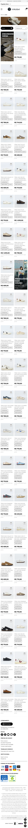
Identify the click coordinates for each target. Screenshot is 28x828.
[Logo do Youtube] (8, 734)
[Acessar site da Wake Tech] (20, 823)
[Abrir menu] (1, 9)
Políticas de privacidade (7, 744)
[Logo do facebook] (2, 734)
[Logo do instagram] (5, 734)
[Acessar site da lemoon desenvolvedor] (11, 823)
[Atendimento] (25, 826)
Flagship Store (5, 4)
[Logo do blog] (11, 734)
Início (2, 14)
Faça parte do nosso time (7, 751)
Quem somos (4, 757)
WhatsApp (8, 724)
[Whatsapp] (25, 819)
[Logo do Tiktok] (14, 734)
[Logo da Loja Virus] (14, 9)
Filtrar (3, 28)
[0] (26, 9)
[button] (0, 1)
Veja (6, 14)
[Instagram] (25, 822)
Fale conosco (4, 741)
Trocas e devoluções (6, 746)
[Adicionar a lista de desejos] (24, 33)
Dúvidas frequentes (6, 742)
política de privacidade (12, 817)
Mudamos (3, 758)
